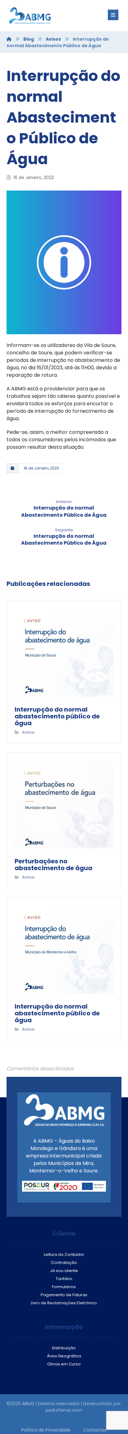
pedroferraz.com (64, 1410)
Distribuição (64, 1348)
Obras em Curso (64, 1364)
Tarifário (64, 1279)
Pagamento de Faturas (64, 1295)
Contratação (64, 1262)
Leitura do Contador (64, 1254)
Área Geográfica (64, 1356)
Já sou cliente (64, 1271)
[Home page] (9, 39)
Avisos (28, 732)
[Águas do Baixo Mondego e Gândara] (44, 15)
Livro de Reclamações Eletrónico (64, 1303)
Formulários (64, 1287)
